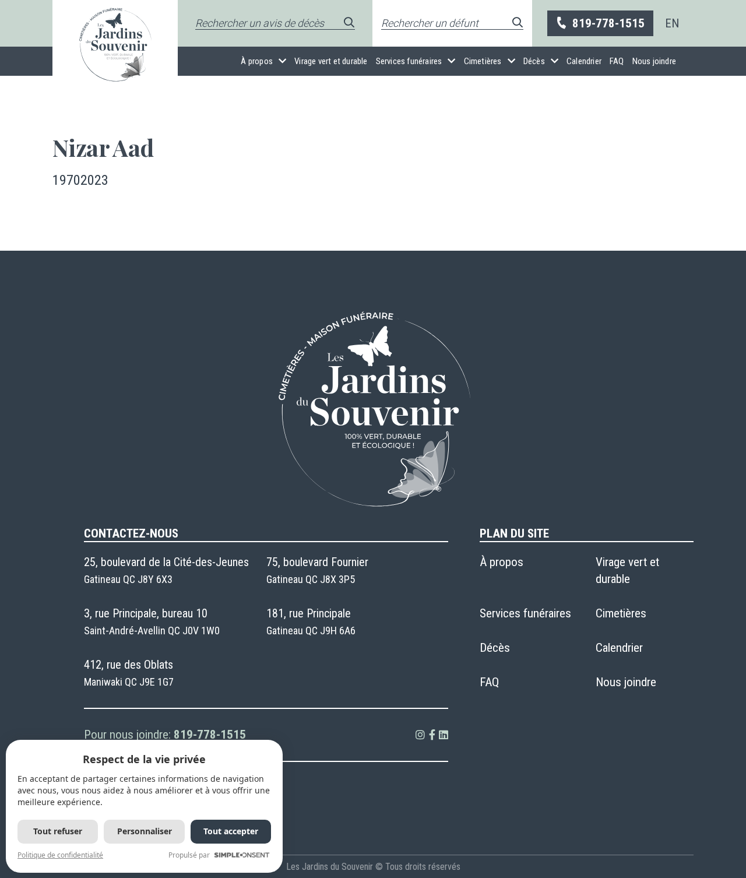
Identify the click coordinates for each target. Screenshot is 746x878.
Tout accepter (230, 831)
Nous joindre (654, 61)
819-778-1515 (608, 23)
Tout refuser (57, 831)
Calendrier (583, 61)
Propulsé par (189, 855)
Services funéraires (409, 61)
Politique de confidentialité (60, 855)
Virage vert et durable (330, 61)
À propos (257, 61)
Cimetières (483, 61)
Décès (534, 61)
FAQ (617, 61)
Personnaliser (144, 831)
